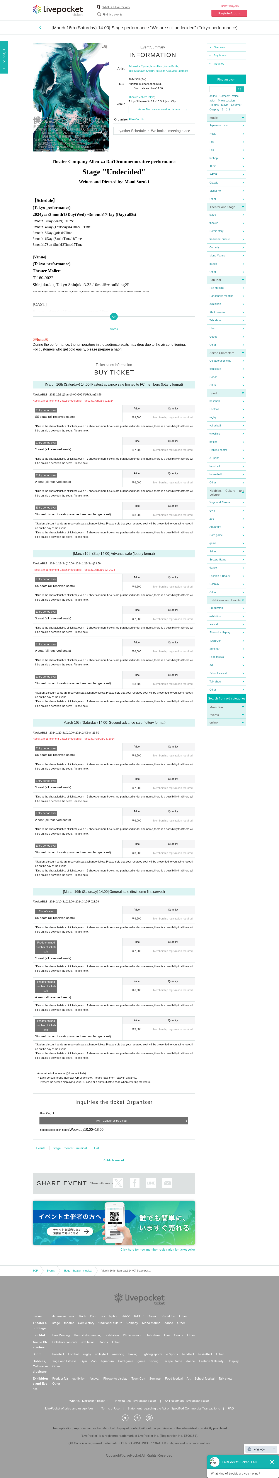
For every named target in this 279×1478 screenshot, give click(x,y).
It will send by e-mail (167, 1183)
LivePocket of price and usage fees (69, 1408)
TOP (35, 1270)
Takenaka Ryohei (139, 66)
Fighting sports (218, 450)
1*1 (228, 109)
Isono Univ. (156, 66)
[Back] (40, 27)
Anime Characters (221, 353)
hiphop (213, 158)
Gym (212, 510)
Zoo (211, 518)
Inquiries (219, 63)
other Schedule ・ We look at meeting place (156, 131)
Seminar (214, 648)
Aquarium (215, 526)
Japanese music (219, 125)
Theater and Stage (222, 207)
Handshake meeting (221, 295)
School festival (218, 673)
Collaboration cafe (220, 360)
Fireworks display (219, 632)
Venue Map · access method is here (159, 109)
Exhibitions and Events (225, 600)
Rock (212, 133)
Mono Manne (217, 255)
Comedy (224, 96)
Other (212, 199)
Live (211, 328)
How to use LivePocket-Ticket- (136, 1400)
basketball (215, 474)
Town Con (215, 640)
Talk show (215, 320)
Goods (213, 336)
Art (211, 665)
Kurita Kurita (171, 66)
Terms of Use (110, 1408)
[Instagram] (151, 1417)
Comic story (216, 231)
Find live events (112, 14)
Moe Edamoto (180, 70)
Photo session (226, 100)
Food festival (217, 656)
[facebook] (139, 1417)
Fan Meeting (216, 287)
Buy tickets (220, 55)
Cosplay (214, 109)
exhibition (215, 304)
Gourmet (236, 105)
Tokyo (150, 97)
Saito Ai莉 (165, 70)
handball (214, 466)
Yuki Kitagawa (137, 70)
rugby (212, 417)
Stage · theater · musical (70, 1148)
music (213, 117)
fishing (213, 551)
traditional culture (219, 239)
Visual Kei (215, 190)
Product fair (216, 608)
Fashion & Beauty (219, 575)
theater (213, 223)
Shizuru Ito (152, 70)
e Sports (214, 458)
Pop (211, 141)
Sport (213, 393)
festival (213, 624)
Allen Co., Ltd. (137, 119)
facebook (135, 1183)
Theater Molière (138, 97)
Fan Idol (215, 280)
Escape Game (217, 559)
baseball (214, 401)
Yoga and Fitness (219, 502)
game (212, 543)
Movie (224, 105)
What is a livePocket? (116, 7)
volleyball (215, 425)
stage (212, 214)
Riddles (214, 105)
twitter (118, 1183)
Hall (96, 1148)
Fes (211, 149)
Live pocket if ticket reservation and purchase (58, 10)
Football (214, 409)
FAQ (231, 1408)
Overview (219, 47)
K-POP (213, 174)
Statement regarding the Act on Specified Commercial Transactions (174, 1408)
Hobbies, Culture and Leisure (40, 1366)
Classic (213, 182)
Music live (216, 707)
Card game (216, 535)
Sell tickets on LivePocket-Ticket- (187, 1400)
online (213, 96)
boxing (213, 441)
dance (213, 263)
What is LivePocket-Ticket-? (88, 1400)
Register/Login (229, 13)
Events (214, 715)
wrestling (214, 433)
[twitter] (127, 1417)
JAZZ (212, 166)
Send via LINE (151, 1183)
